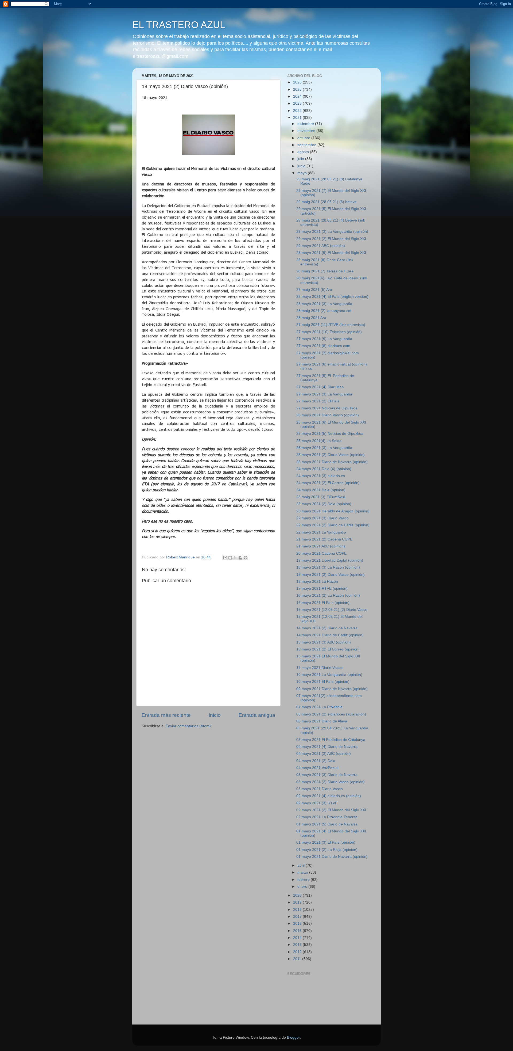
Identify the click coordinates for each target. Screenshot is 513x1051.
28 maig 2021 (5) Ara (314, 290)
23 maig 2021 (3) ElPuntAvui (320, 497)
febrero (304, 880)
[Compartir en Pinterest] (245, 557)
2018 (298, 910)
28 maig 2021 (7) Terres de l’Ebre (324, 271)
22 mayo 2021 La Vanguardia (321, 532)
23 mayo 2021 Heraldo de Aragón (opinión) (333, 511)
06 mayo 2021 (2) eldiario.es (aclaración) (331, 714)
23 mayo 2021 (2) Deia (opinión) (323, 504)
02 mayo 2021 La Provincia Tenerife (326, 817)
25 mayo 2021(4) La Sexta (318, 441)
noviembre (306, 131)
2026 (298, 82)
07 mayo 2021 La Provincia (319, 707)
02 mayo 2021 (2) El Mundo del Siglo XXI (331, 810)
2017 (298, 917)
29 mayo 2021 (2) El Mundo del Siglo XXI (331, 239)
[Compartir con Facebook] (240, 557)
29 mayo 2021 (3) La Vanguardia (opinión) (332, 232)
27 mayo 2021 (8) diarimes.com (323, 346)
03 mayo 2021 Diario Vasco (319, 789)
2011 (297, 959)
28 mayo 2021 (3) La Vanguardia (324, 304)
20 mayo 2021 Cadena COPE (321, 553)
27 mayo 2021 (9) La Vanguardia (324, 339)
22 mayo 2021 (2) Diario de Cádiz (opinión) (333, 525)
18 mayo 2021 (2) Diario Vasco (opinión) (330, 575)
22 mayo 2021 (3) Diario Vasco (322, 518)
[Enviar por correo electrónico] (225, 557)
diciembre (306, 124)
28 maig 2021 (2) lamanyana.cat (323, 311)
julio (301, 159)
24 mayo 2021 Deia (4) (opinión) (323, 469)
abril (301, 865)
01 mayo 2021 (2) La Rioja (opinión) (326, 850)
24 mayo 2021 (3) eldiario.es (320, 476)
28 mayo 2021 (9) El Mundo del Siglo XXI (331, 253)
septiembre (307, 145)
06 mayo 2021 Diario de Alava (321, 721)
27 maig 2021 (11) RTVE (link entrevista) (330, 325)
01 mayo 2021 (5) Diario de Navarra (326, 824)
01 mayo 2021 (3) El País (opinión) (325, 842)
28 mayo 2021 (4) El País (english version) (332, 297)
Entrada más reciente (166, 715)
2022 (298, 111)
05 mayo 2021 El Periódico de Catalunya (330, 740)
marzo (303, 872)
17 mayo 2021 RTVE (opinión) (322, 589)
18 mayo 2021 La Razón (317, 582)
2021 (298, 118)
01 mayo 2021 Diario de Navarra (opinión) (332, 857)
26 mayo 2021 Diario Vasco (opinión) (327, 415)
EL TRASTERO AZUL (178, 24)
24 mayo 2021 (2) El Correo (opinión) (328, 483)
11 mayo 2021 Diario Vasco (319, 668)
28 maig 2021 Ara (311, 318)
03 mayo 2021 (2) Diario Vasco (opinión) (330, 782)
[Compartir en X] (235, 557)
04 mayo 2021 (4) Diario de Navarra (326, 747)
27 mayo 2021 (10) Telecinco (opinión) (329, 332)
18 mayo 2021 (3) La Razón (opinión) (328, 567)
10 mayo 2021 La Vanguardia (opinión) (329, 675)
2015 (298, 931)
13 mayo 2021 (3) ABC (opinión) (323, 642)
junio (301, 166)
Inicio (215, 715)
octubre (304, 138)
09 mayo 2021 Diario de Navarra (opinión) (332, 689)
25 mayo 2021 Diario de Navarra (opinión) (332, 462)
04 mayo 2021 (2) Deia (315, 761)
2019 (298, 902)
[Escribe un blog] (230, 557)
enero (302, 887)
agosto (303, 152)
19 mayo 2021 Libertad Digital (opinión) (329, 560)
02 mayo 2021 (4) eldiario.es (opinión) (328, 796)
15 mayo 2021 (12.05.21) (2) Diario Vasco (331, 610)
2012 (298, 952)
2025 (298, 89)
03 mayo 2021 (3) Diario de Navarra (326, 775)
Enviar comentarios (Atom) (188, 726)
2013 (298, 945)
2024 (298, 96)
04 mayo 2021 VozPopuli (317, 768)
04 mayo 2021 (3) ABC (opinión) (323, 754)
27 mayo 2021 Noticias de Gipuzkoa (326, 408)
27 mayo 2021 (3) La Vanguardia (324, 394)
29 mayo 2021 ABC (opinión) (320, 246)
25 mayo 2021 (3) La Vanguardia (324, 448)
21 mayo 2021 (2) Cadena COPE (324, 539)
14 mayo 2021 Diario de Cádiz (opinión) (330, 635)
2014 (298, 938)
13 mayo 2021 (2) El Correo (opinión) (328, 649)
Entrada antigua (257, 715)
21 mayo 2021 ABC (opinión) (320, 546)
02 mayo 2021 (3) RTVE (316, 803)
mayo (302, 173)
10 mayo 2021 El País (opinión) (322, 682)
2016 (298, 923)
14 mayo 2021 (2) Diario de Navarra (326, 628)
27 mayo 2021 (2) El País (317, 401)
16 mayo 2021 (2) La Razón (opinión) (328, 595)
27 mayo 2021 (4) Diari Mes (320, 387)
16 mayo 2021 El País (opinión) (322, 603)
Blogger (293, 1037)
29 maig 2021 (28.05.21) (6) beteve (326, 202)
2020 (298, 895)
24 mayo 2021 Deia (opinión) (320, 490)
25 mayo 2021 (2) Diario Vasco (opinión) (330, 455)
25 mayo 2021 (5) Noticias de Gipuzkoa (329, 434)
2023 (298, 103)
